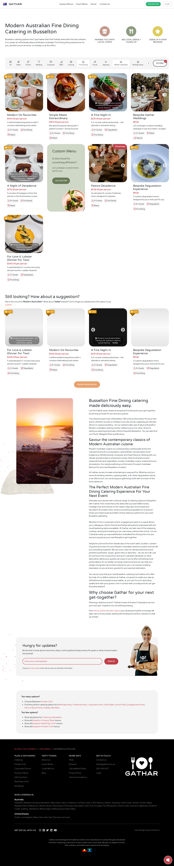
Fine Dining (45, 749)
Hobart (135, 802)
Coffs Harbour (97, 802)
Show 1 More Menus (87, 384)
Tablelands (34, 808)
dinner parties (100, 610)
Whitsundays (45, 808)
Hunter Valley (146, 802)
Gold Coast (126, 802)
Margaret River (21, 805)
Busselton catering (25, 749)
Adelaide (18, 802)
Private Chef (47, 701)
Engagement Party (135, 704)
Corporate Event (95, 704)
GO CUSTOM (61, 180)
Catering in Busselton (52, 717)
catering (25, 795)
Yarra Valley (70, 808)
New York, (43, 817)
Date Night (109, 704)
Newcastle (78, 805)
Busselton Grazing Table (43, 720)
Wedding (55, 707)
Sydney (24, 808)
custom (8, 304)
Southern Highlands (139, 805)
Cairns (63, 802)
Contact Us (104, 4)
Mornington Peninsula (63, 805)
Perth (86, 805)
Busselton (45, 802)
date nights (114, 610)
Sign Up (111, 661)
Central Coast (83, 802)
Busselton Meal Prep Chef (44, 723)
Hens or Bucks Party (33, 707)
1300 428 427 (102, 768)
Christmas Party (79, 704)
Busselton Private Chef (42, 726)
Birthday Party (65, 704)
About (93, 4)
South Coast (123, 805)
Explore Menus (66, 4)
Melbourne (33, 805)
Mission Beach (45, 805)
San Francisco (55, 817)
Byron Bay (55, 802)
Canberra (71, 802)
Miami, (36, 817)
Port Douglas (96, 805)
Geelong (116, 802)
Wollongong (57, 808)
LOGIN (167, 4)
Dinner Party (120, 704)
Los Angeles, (27, 817)
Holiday (46, 707)
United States (21, 814)
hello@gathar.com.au (105, 764)
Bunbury (36, 802)
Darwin (108, 802)
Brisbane (28, 802)
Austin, (17, 817)
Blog (44, 773)
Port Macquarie (110, 805)
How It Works (82, 4)
